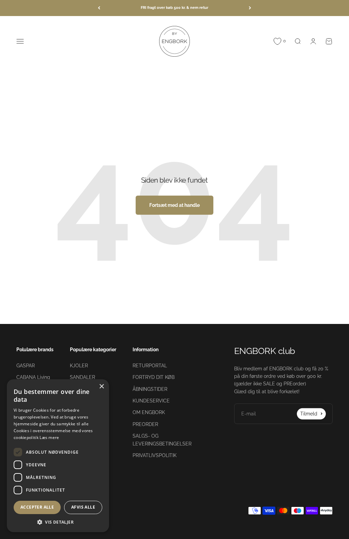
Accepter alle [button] (37, 507)
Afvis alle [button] (83, 507)
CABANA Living (33, 377)
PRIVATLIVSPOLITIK (155, 455)
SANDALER (82, 377)
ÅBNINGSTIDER (150, 389)
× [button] (101, 386)
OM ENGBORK (149, 412)
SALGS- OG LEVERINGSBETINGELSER (162, 439)
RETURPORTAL (150, 365)
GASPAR (25, 365)
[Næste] (250, 8)
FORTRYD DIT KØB (153, 377)
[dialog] (58, 455)
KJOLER (79, 365)
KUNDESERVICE (151, 400)
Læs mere (49, 437)
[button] (58, 522)
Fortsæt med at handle (174, 205)
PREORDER (145, 424)
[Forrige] (99, 8)
